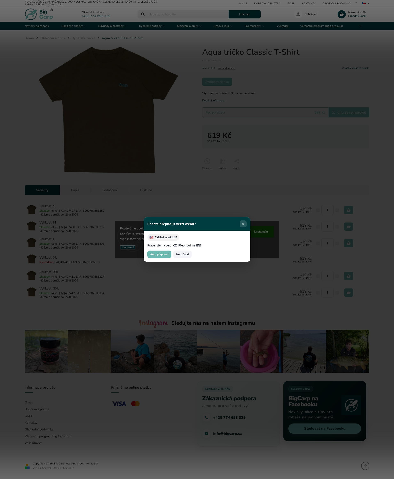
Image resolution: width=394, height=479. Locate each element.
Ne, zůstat (182, 254)
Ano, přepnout (159, 254)
